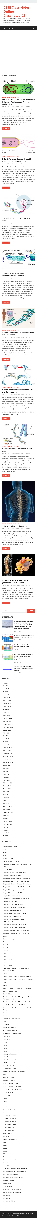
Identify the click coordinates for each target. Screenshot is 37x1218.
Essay (4, 1021)
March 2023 (6, 745)
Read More (5, 128)
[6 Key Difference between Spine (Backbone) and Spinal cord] (18, 565)
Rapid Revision (7, 1133)
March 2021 (6, 803)
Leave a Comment (25, 106)
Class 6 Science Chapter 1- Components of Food (17, 976)
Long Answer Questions (10, 1068)
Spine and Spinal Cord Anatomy (15, 526)
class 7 (5, 985)
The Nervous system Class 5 (11, 1174)
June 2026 (6, 683)
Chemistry (6, 936)
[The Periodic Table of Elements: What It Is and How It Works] (7, 645)
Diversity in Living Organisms (11, 1018)
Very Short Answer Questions (12, 1189)
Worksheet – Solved (9, 1201)
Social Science (7, 1157)
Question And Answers (10, 1124)
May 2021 (6, 797)
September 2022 (8, 762)
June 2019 (6, 830)
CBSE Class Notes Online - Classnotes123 (23, 1213)
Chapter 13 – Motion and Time (12, 895)
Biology (5, 852)
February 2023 (7, 747)
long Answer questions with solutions (14, 1071)
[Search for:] (18, 611)
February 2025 (7, 697)
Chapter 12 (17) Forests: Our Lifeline (14, 893)
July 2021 (6, 792)
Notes (5, 1098)
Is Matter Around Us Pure (10, 1063)
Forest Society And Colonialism (12, 1033)
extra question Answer (9, 1027)
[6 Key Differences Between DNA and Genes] (18, 435)
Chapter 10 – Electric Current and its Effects (16, 881)
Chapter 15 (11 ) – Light (10, 901)
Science (5, 1142)
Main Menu (9, 28)
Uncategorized (7, 1186)
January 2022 (7, 786)
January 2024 (7, 721)
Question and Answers (10, 1118)
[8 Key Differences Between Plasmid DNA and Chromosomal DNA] (18, 145)
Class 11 (5, 948)
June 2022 (6, 771)
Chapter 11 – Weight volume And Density (15, 890)
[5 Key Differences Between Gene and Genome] (18, 204)
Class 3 (5, 953)
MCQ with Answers (9, 1077)
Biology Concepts (7, 97)
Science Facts (15, 97)
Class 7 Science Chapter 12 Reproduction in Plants (18, 1002)
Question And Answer (9, 1115)
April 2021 (6, 800)
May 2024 (6, 709)
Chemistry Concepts (9, 939)
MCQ (4, 1074)
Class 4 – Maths (7, 959)
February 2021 (7, 806)
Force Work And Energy (10, 1030)
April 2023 (6, 742)
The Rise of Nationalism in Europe (13, 1177)
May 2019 (6, 833)
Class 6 (5, 973)
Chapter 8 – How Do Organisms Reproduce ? (16, 930)
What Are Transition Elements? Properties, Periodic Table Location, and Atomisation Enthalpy (23, 656)
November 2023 (8, 727)
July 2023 (6, 733)
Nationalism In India (9, 1080)
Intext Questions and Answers (12, 1060)
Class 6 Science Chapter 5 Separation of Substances (18, 979)
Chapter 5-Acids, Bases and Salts (12, 910)
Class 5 (5, 962)
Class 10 (5, 945)
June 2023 (6, 736)
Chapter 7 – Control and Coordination (14, 924)
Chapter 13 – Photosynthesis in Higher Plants (16, 898)
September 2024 (8, 703)
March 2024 (6, 715)
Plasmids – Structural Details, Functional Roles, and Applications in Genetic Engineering (18, 101)
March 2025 (6, 695)
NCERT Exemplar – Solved (10, 1083)
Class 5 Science (7, 965)
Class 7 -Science (7, 994)
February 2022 (7, 783)
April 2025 (6, 692)
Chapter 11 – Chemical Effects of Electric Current (17, 884)
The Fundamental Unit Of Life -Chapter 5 (15, 1171)
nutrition (5, 1107)
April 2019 (6, 836)
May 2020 (6, 815)
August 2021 (7, 789)
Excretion (6, 1024)
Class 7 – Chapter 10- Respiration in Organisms (17, 988)
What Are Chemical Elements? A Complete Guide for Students (24, 636)
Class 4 (5, 956)
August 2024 (7, 706)
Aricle (4, 849)
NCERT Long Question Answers (12, 1089)
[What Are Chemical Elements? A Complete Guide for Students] (7, 635)
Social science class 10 (9, 1160)
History (5, 1042)
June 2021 (6, 794)
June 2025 (6, 686)
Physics (5, 1113)
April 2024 (6, 712)
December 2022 (7, 753)
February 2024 (7, 718)
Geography (6, 1036)
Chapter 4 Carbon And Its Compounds (14, 907)
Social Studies (7, 1163)
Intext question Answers (10, 1054)
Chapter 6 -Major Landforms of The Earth (15, 913)
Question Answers (8, 1127)
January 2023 (7, 750)
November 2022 (8, 756)
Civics (5, 942)
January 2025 (7, 700)
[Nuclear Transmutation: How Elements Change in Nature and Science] (7, 666)
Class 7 (5, 982)
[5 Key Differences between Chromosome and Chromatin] (18, 259)
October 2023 (7, 730)
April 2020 (6, 818)
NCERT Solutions (8, 1092)
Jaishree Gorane (16, 106)
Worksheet (6, 1195)
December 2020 (7, 812)
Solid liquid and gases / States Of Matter (15, 1168)
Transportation (7, 1183)
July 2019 (6, 827)
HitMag (19, 1216)
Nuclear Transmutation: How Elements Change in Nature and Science (23, 668)
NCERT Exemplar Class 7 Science (12, 1086)
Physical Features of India (10, 1110)
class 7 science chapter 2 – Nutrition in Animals (17, 1005)
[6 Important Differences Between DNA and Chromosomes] (18, 376)
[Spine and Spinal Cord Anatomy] (18, 502)
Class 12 (5, 950)
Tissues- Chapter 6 (8, 1180)
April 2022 (6, 777)
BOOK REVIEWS (8, 869)
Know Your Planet (8, 1065)
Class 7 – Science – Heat (10, 991)
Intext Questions (8, 1057)
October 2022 (7, 759)
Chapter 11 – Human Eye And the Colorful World (17, 887)
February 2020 (7, 821)
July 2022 (6, 768)
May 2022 (6, 774)
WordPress (12, 1216)
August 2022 (7, 765)
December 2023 (7, 724)
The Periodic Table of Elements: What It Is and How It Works (23, 645)
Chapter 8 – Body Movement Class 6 (14, 927)
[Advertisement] (18, 52)
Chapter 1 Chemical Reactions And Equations (16, 878)
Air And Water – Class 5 (10, 846)
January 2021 (7, 809)
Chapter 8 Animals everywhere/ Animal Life (16, 933)
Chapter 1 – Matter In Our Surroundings (15, 872)
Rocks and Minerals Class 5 (11, 1139)
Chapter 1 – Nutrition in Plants (12, 875)
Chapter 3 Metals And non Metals (13, 904)
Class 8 (5, 1013)
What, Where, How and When (12, 1192)
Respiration (6, 1136)
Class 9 (5, 1016)
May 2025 (6, 689)
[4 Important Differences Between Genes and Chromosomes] (18, 319)
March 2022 (6, 780)
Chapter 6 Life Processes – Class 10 (13, 916)
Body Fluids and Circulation (11, 861)
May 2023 (6, 739)
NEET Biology (7, 1095)
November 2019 (8, 824)
